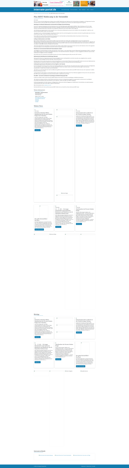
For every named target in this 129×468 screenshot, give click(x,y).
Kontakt (93, 466)
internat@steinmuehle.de (40, 98)
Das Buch (84, 9)
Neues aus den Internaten (43, 13)
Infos (88, 9)
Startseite (36, 13)
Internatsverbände (74, 9)
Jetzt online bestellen (39, 229)
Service (91, 9)
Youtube (36, 101)
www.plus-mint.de (47, 85)
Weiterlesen (37, 130)
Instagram (37, 100)
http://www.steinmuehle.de (40, 97)
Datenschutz (89, 466)
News (80, 9)
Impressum (83, 466)
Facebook (37, 99)
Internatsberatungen (65, 9)
